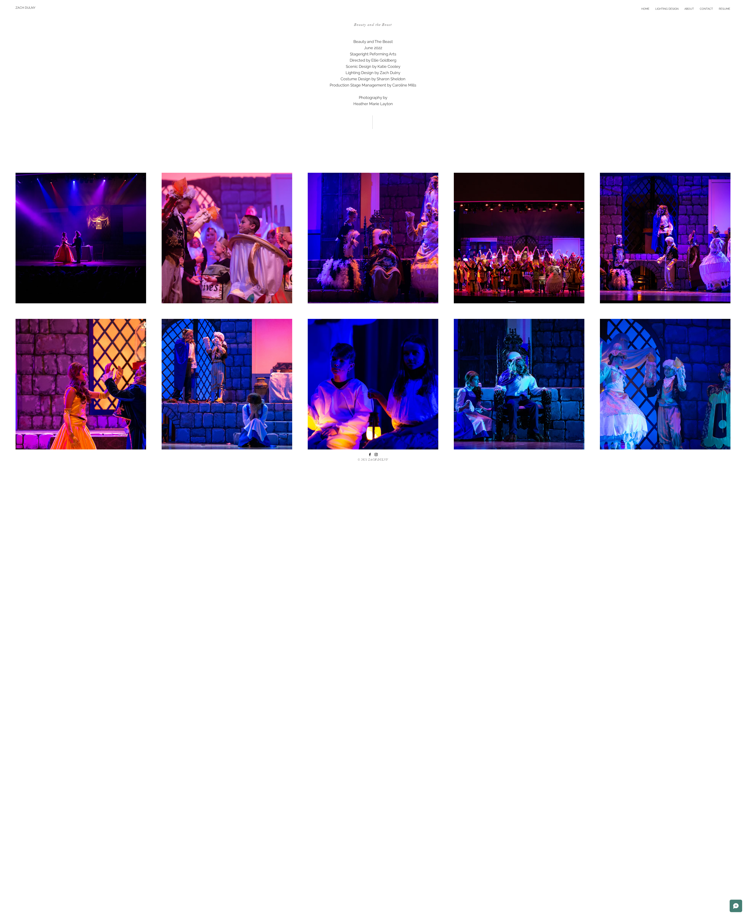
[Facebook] (370, 454)
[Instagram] (376, 454)
